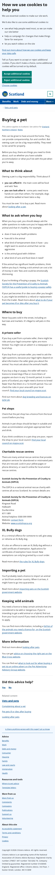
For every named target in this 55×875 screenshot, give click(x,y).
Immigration (7, 769)
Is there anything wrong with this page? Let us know (27, 729)
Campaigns (7, 806)
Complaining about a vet (14, 706)
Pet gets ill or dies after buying (16, 711)
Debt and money (29, 101)
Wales (20, 129)
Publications (7, 810)
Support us (7, 814)
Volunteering (7, 818)
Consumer (6, 753)
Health (5, 773)
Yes (4, 687)
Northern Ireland (9, 129)
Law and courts (8, 765)
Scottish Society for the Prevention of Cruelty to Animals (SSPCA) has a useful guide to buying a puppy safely (26, 283)
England (45, 126)
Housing (5, 757)
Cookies (5, 841)
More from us (8, 798)
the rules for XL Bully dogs (31, 561)
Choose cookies (9, 85)
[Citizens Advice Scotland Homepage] (13, 94)
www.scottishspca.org (21, 523)
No (10, 687)
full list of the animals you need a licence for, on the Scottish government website (27, 629)
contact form (17, 520)
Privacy (5, 837)
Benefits (6, 101)
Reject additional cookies (17, 80)
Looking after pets (10, 717)
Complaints (7, 802)
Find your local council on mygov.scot (28, 390)
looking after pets (31, 647)
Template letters (9, 787)
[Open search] (50, 94)
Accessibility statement (12, 828)
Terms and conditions (11, 833)
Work (16, 101)
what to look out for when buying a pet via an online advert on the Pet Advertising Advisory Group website (27, 666)
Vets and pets (11, 107)
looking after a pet (17, 206)
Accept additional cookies (17, 73)
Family (5, 761)
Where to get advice (10, 783)
